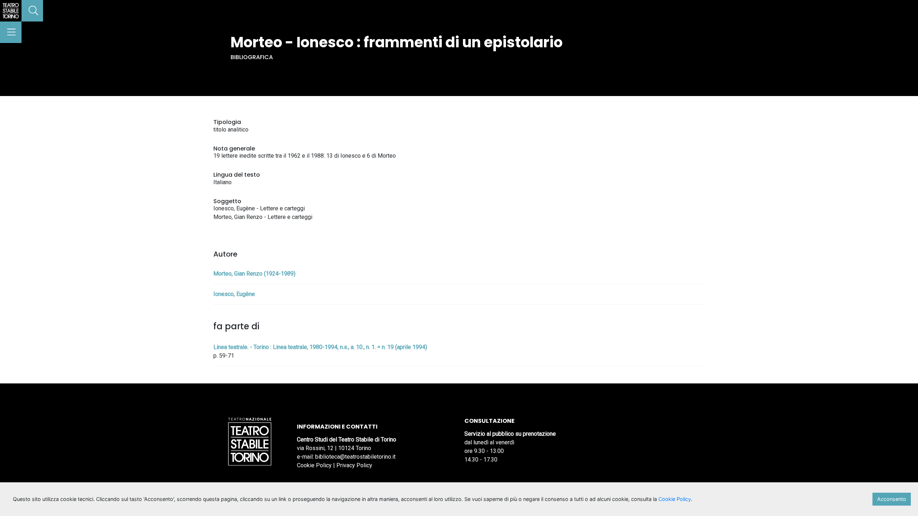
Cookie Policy (314, 465)
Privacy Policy (354, 465)
